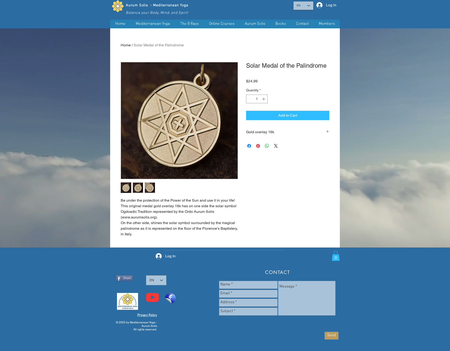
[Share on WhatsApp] (267, 146)
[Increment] (264, 99)
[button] (221, 24)
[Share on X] (276, 146)
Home (126, 45)
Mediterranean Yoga (170, 5)
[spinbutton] (257, 99)
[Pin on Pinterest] (258, 146)
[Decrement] (250, 99)
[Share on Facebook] (249, 146)
